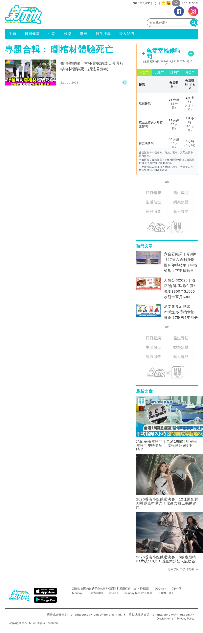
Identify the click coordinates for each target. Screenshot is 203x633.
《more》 (113, 593)
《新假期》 (144, 588)
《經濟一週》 (166, 593)
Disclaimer (163, 618)
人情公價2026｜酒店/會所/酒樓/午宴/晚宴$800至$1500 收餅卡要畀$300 (179, 288)
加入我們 (126, 34)
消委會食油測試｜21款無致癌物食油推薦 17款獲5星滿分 (181, 312)
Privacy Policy (185, 618)
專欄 (83, 34)
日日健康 (32, 34)
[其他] (124, 84)
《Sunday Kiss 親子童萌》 (138, 593)
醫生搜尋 (103, 34)
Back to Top (181, 569)
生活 (52, 34)
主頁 (12, 34)
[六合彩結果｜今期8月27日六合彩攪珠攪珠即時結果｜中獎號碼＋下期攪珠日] (148, 257)
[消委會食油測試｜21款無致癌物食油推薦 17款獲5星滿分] (148, 310)
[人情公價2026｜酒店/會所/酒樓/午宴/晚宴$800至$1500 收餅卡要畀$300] (148, 284)
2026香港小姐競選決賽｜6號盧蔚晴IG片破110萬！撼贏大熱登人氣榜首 (166, 559)
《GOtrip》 (160, 588)
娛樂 (68, 34)
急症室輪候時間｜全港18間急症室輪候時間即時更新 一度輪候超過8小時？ (166, 445)
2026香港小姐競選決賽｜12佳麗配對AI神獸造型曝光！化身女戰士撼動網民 (167, 503)
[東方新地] (53, 14)
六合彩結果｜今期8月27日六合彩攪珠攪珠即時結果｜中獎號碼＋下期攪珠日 (181, 262)
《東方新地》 (96, 593)
